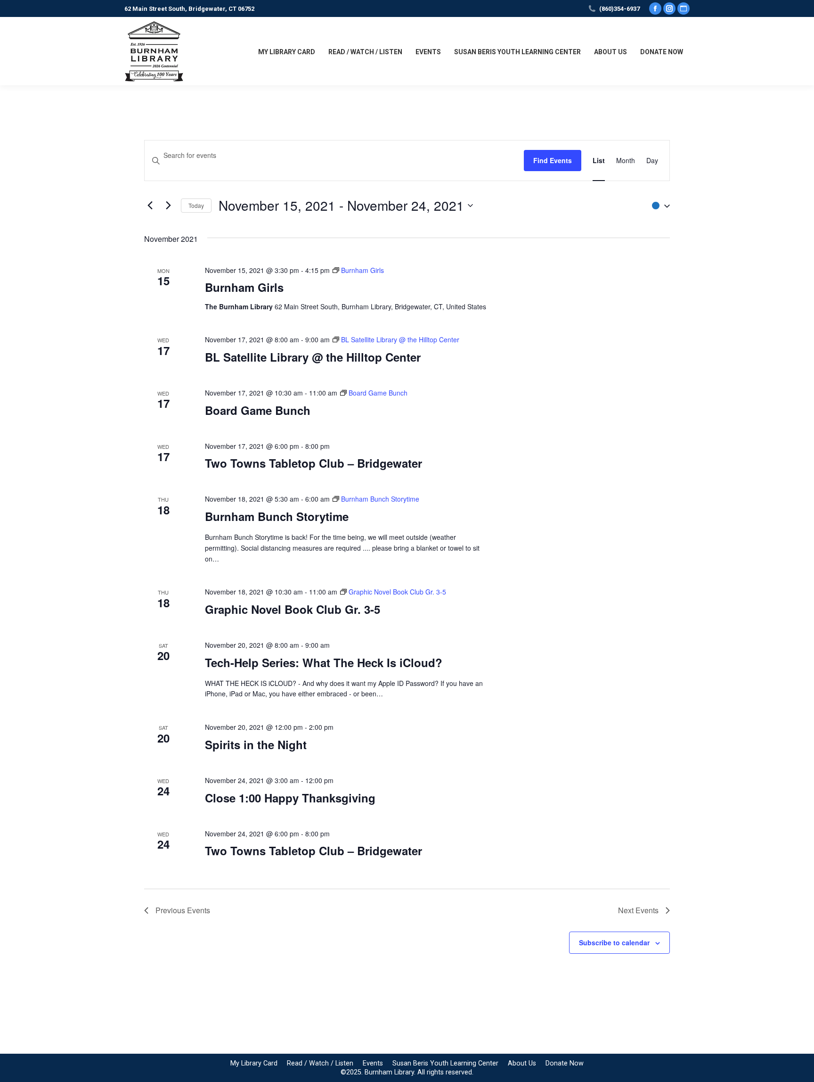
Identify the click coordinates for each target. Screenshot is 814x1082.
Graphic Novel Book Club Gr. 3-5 (292, 609)
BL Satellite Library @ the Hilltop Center (313, 357)
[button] (658, 205)
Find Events (552, 160)
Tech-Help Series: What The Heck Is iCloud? (323, 662)
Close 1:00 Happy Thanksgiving (290, 798)
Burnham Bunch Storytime (277, 516)
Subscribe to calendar (614, 942)
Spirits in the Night (256, 744)
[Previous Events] (149, 205)
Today (196, 205)
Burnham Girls (244, 287)
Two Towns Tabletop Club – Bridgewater (313, 463)
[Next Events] (168, 205)
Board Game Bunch (257, 410)
